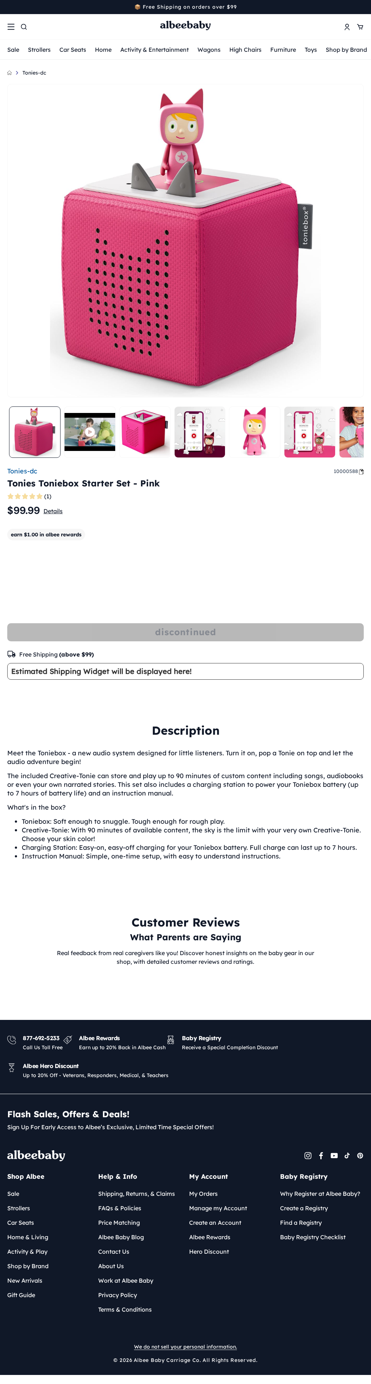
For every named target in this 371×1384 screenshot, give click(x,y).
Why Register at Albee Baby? (320, 1193)
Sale (13, 49)
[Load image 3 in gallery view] (200, 432)
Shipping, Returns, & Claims (136, 1193)
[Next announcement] (361, 7)
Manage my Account (218, 1208)
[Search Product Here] (24, 26)
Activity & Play (27, 1251)
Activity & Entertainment (154, 49)
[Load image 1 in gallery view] (35, 432)
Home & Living (27, 1237)
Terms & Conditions (125, 1309)
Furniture (283, 49)
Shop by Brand (346, 49)
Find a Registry (301, 1222)
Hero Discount (209, 1251)
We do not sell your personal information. (185, 1346)
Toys (311, 49)
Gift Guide (21, 1295)
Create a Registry (304, 1208)
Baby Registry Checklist (313, 1237)
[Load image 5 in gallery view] (309, 432)
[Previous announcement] (10, 7)
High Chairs (245, 49)
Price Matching (119, 1222)
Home (103, 49)
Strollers (39, 49)
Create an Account (215, 1222)
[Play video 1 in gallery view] (90, 432)
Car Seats (72, 49)
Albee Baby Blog (121, 1237)
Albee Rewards (209, 1237)
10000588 (346, 471)
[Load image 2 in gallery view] (145, 432)
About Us (111, 1266)
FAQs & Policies (119, 1208)
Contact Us (113, 1251)
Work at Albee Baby (125, 1280)
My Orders (203, 1193)
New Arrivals (24, 1280)
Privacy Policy (117, 1295)
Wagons (209, 49)
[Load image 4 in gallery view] (254, 432)
